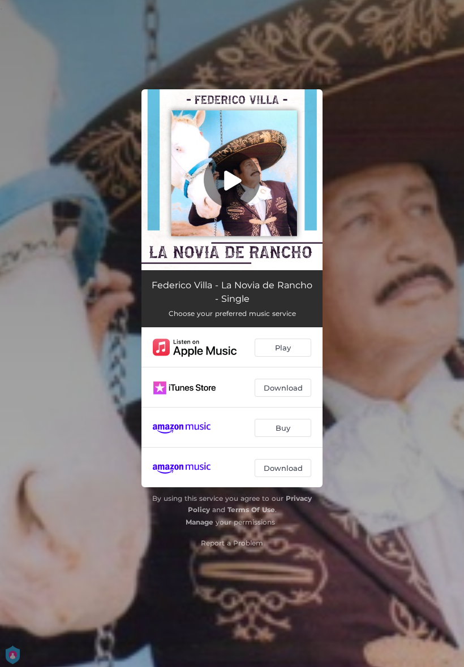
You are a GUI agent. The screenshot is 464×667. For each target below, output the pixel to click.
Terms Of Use (251, 509)
